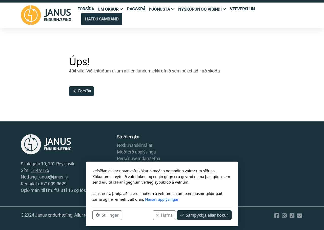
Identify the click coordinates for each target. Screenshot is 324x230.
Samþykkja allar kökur (207, 215)
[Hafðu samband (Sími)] (292, 215)
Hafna (167, 215)
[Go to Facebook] (276, 215)
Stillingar (110, 215)
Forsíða (84, 91)
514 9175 (40, 170)
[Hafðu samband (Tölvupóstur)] (299, 215)
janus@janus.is (53, 177)
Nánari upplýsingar (161, 199)
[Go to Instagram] (284, 215)
